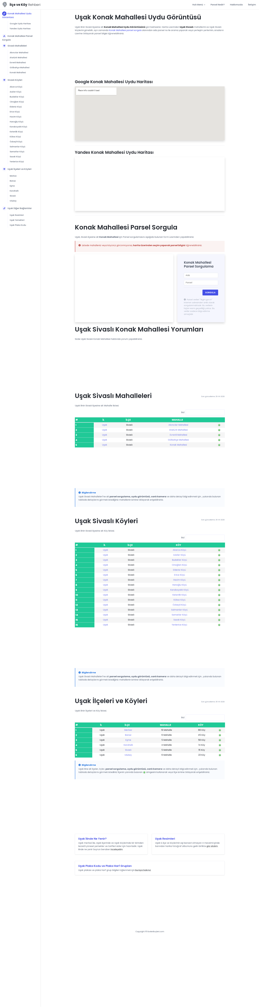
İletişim (252, 4)
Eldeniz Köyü (16, 106)
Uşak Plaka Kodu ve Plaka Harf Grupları (105, 866)
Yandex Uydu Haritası (20, 28)
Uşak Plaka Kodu (18, 225)
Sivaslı (13, 195)
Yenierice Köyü (17, 161)
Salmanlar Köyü (17, 146)
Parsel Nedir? (218, 4)
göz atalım (212, 846)
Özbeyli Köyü (16, 141)
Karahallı (14, 190)
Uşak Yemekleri (17, 220)
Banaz (13, 181)
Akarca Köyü (16, 86)
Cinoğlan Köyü (17, 101)
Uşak (104, 424)
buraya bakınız (143, 870)
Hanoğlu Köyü (16, 121)
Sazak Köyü (15, 156)
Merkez (13, 176)
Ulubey (13, 200)
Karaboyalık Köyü (18, 126)
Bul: (183, 412)
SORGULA (210, 292)
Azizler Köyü (15, 91)
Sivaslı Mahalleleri (17, 45)
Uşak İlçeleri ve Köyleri (19, 169)
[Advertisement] (150, 56)
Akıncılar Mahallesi (19, 52)
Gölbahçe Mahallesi (19, 67)
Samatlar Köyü (17, 151)
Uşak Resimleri (17, 215)
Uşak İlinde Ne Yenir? (92, 839)
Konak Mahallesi (18, 72)
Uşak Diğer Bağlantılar (20, 208)
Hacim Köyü (15, 116)
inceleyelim (117, 849)
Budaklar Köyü (17, 96)
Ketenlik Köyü (16, 131)
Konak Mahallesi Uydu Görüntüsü (16, 15)
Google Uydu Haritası (20, 23)
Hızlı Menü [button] (198, 4)
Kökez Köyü (15, 136)
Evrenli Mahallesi (18, 62)
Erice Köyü (15, 111)
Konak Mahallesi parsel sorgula (125, 30)
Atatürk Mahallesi (18, 57)
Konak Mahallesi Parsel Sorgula (17, 38)
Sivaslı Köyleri (15, 80)
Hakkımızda (236, 4)
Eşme (12, 185)
